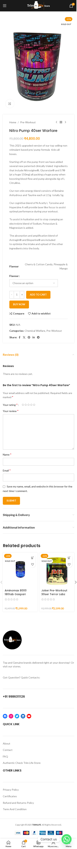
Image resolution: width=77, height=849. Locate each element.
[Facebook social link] (19, 337)
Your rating (10, 404)
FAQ (5, 756)
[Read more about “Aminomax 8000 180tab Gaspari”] (32, 557)
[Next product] (65, 122)
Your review (11, 411)
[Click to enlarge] (10, 103)
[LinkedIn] (23, 716)
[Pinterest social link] (29, 337)
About (6, 743)
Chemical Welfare (35, 330)
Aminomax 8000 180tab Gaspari (16, 592)
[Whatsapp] (66, 839)
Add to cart (38, 294)
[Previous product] (56, 122)
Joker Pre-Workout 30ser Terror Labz (54, 592)
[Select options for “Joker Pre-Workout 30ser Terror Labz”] (69, 557)
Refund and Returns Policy (18, 802)
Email (7, 470)
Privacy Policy (11, 789)
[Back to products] (61, 122)
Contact (8, 749)
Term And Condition (15, 809)
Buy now (19, 304)
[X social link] (24, 337)
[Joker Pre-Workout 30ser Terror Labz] (56, 570)
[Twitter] (17, 716)
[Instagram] (11, 716)
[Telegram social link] (38, 337)
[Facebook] (5, 716)
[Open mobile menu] (4, 5)
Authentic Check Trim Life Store (22, 762)
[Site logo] (38, 5)
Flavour (14, 275)
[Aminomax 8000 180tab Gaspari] (20, 570)
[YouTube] (29, 716)
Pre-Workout (28, 122)
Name (7, 454)
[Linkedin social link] (33, 337)
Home (12, 122)
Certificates (10, 796)
